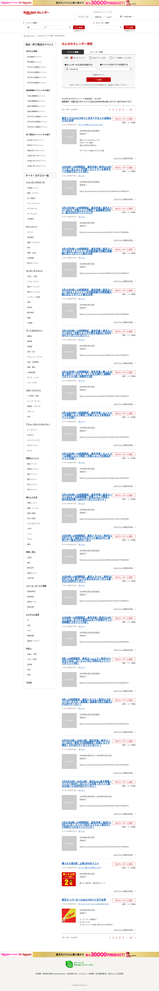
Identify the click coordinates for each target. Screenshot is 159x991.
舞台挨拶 (30, 312)
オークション (32, 213)
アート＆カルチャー (34, 330)
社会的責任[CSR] (72, 973)
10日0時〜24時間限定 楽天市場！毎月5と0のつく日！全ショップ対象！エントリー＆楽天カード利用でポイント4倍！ (86, 169)
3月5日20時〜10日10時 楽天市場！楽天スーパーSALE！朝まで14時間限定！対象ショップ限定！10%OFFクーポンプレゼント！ (86, 743)
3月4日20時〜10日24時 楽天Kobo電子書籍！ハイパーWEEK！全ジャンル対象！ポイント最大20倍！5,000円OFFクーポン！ (87, 784)
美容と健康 (31, 513)
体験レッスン (32, 503)
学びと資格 (31, 518)
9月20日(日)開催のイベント (37, 121)
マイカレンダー (83, 16)
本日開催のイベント (34, 57)
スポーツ (30, 411)
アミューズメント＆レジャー (38, 424)
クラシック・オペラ (34, 357)
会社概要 (38, 973)
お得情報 (30, 258)
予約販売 (30, 219)
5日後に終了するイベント (36, 166)
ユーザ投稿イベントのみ (122, 58)
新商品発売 (31, 591)
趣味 (28, 544)
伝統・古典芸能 (33, 362)
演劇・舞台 (31, 367)
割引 (28, 247)
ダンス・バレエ (33, 377)
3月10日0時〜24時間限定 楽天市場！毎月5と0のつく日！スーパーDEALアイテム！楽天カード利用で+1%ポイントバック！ (86, 825)
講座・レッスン (33, 508)
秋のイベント (32, 484)
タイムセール (32, 208)
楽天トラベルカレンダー (94, 124)
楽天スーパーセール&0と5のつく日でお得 (84, 899)
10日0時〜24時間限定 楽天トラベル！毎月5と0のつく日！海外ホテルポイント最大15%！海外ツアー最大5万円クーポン (87, 538)
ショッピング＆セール (35, 182)
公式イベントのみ (99, 58)
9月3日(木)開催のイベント (37, 77)
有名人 (29, 648)
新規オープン (32, 601)
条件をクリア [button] (99, 74)
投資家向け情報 (47, 973)
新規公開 (30, 607)
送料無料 (30, 237)
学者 (28, 674)
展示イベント (32, 464)
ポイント (30, 232)
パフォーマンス (33, 281)
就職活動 (30, 635)
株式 (28, 625)
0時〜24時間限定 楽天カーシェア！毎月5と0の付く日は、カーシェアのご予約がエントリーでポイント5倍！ (86, 661)
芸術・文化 (31, 351)
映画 (28, 317)
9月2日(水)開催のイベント (37, 72)
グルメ (29, 539)
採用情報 (91, 973)
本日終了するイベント (35, 140)
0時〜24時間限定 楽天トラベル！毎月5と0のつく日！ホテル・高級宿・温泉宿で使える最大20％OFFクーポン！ (87, 702)
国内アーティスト (33, 286)
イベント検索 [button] (72, 52)
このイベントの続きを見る (123, 158)
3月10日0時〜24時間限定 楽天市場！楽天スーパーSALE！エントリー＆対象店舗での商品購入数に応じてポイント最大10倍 (87, 292)
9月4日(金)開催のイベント (37, 82)
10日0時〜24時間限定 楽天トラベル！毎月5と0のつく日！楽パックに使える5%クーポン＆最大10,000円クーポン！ (87, 579)
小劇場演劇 (31, 372)
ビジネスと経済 (32, 614)
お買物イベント (33, 188)
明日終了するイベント (35, 145)
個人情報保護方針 (101, 973)
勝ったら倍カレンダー (93, 867)
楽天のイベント (33, 263)
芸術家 (29, 664)
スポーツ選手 (32, 659)
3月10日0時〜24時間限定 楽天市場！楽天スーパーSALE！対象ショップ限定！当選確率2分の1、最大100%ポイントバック (87, 210)
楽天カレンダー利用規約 (115, 973)
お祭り (29, 557)
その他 (29, 682)
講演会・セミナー (33, 641)
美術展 (29, 341)
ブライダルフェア (33, 523)
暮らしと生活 (31, 497)
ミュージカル (32, 382)
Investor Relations (59, 973)
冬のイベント (32, 489)
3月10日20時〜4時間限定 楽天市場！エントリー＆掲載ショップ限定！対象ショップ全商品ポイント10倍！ (87, 415)
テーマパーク (32, 430)
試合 (28, 416)
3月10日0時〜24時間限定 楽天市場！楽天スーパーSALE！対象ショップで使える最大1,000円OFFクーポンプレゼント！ (87, 333)
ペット (29, 534)
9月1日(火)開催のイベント (37, 67)
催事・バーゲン (33, 193)
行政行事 (30, 578)
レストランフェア (33, 440)
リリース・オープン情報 (36, 585)
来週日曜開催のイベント (36, 111)
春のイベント (32, 474)
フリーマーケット (33, 203)
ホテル (29, 450)
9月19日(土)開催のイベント (37, 116)
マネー (29, 630)
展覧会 (29, 336)
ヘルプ (109, 16)
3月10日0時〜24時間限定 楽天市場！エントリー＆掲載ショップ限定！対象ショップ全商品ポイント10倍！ (87, 456)
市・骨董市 (31, 198)
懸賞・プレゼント (33, 242)
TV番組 (29, 323)
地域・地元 (30, 551)
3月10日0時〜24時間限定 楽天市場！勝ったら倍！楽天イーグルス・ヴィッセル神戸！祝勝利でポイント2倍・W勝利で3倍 (87, 374)
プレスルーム (83, 973)
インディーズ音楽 (33, 297)
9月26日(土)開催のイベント (37, 127)
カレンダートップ (29, 36)
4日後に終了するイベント (36, 160)
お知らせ (98, 16)
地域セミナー (32, 573)
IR (28, 620)
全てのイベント (79, 58)
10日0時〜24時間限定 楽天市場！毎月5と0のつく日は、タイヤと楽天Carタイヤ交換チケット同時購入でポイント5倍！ (87, 620)
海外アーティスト (33, 292)
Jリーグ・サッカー (34, 401)
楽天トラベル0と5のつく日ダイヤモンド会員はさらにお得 (86, 119)
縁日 (28, 562)
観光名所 (30, 568)
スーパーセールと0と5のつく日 (96, 904)
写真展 (29, 346)
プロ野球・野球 (33, 396)
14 (131, 109)
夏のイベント (32, 479)
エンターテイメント (34, 270)
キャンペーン (31, 226)
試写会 (29, 307)
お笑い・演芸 (32, 276)
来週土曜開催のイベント (36, 106)
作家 (28, 669)
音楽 (28, 302)
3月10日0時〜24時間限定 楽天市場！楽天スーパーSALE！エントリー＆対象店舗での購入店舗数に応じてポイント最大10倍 (87, 251)
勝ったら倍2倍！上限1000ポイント (80, 863)
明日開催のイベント (34, 62)
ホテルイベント (33, 445)
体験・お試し (32, 253)
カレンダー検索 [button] (96, 52)
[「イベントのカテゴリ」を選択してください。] (60, 27)
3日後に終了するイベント (36, 155)
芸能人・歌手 (32, 654)
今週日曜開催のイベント (36, 101)
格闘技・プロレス (33, 406)
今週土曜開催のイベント (36, 96)
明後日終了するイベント (36, 150)
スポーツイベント (33, 390)
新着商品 (30, 596)
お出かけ (30, 435)
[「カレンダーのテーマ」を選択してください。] (109, 27)
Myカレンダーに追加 (123, 118)
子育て (29, 528)
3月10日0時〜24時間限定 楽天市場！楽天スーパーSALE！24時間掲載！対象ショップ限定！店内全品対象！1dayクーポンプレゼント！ (87, 497)
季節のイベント (32, 458)
